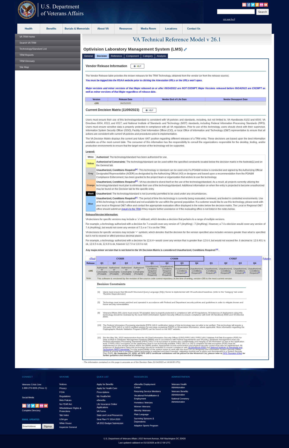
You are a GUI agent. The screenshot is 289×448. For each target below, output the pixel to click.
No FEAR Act (65, 404)
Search (27, 42)
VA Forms (101, 411)
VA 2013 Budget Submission (110, 423)
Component (132, 56)
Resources (125, 28)
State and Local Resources (110, 415)
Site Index (64, 415)
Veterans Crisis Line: (32, 384)
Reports (26, 55)
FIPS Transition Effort (232, 353)
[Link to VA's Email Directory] (244, 4)
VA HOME (64, 377)
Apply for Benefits (105, 384)
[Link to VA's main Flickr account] (261, 4)
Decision (102, 56)
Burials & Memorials (77, 28)
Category (148, 56)
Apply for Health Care (107, 388)
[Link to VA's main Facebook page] (248, 4)
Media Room (148, 28)
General (88, 56)
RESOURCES (141, 377)
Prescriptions (103, 392)
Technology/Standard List (33, 49)
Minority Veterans (142, 410)
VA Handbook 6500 (197, 347)
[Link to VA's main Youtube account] (266, 4)
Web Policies (65, 400)
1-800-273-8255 (29, 388)
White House (65, 423)
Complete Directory (31, 410)
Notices (63, 384)
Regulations (65, 396)
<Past (92, 258)
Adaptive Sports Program (146, 425)
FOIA (61, 392)
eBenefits (101, 400)
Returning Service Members (147, 391)
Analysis (161, 56)
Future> (267, 258)
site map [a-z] (229, 19)
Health (28, 28)
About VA (103, 28)
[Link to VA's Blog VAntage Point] (257, 4)
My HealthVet (103, 396)
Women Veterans (142, 406)
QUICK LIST (103, 377)
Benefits (51, 28)
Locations (171, 28)
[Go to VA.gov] (50, 10)
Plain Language (141, 414)
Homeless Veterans (143, 402)
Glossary (27, 61)
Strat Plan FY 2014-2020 (108, 419)
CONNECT (27, 377)
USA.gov (63, 419)
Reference (116, 56)
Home (27, 36)
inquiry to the (131, 209)
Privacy (63, 388)
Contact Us (193, 28)
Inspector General (68, 427)
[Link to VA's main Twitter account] (253, 4)
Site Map (24, 67)
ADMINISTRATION (180, 377)
